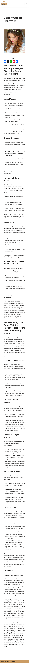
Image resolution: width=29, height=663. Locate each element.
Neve (2, 661)
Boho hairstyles (7, 24)
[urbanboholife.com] (4, 4)
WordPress (13, 661)
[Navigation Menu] (26, 4)
